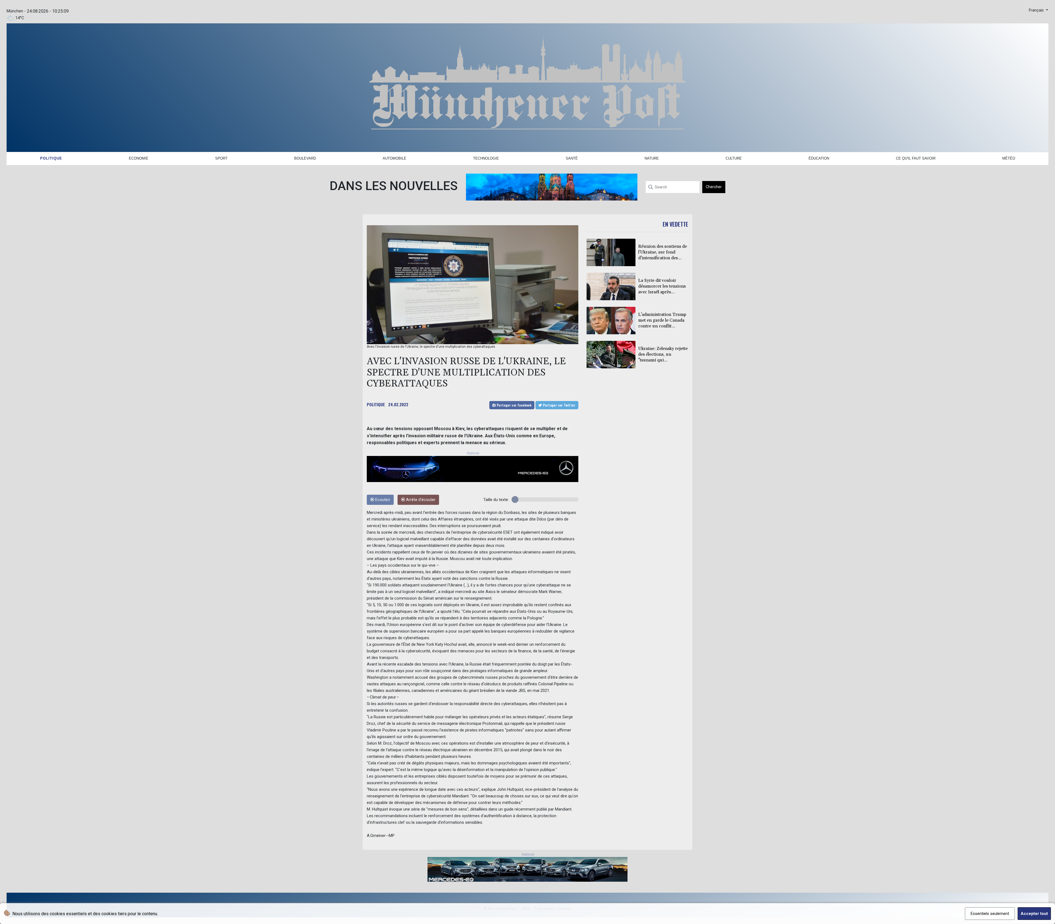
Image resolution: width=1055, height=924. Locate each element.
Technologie (486, 158)
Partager (513, 405)
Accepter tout (1034, 913)
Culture (734, 158)
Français (1037, 10)
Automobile (394, 158)
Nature (652, 158)
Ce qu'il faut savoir (915, 158)
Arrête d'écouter (420, 499)
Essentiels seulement (990, 913)
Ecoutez (382, 499)
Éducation (819, 158)
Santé (572, 158)
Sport (221, 158)
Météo (1008, 158)
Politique (51, 158)
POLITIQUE (376, 404)
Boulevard (305, 158)
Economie (138, 158)
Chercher (714, 187)
